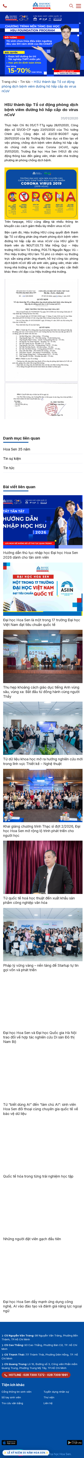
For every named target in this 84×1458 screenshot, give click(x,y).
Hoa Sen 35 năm (16, 449)
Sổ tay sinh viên (11, 1397)
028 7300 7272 (34, 1375)
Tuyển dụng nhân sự (56, 1391)
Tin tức (25, 82)
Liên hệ (48, 1403)
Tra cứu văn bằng (12, 1403)
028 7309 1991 (57, 1375)
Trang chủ (9, 82)
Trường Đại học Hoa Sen (55, 1454)
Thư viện (49, 1397)
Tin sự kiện (12, 459)
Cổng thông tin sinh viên (16, 1391)
